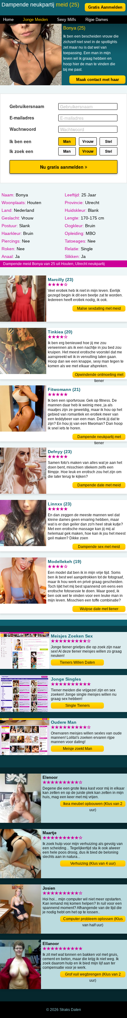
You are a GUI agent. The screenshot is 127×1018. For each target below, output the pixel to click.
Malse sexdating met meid (99, 308)
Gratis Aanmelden (105, 7)
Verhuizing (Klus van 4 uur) (93, 863)
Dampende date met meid (99, 485)
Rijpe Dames (96, 19)
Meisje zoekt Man (77, 748)
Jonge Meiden (35, 19)
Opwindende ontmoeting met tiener (99, 375)
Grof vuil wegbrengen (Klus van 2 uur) (93, 974)
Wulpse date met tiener (99, 609)
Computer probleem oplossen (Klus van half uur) (93, 919)
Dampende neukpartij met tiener (99, 437)
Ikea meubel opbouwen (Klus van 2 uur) (92, 804)
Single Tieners (77, 705)
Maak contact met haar (97, 79)
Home (8, 19)
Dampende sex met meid (99, 547)
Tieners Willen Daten (77, 662)
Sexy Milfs (66, 19)
